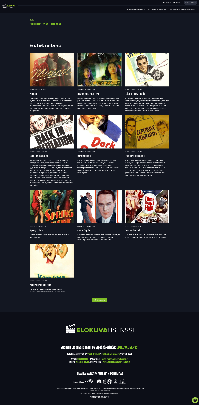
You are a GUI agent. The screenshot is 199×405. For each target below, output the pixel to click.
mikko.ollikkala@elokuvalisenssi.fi (116, 362)
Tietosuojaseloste (99, 397)
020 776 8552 (95, 362)
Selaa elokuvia (190, 3)
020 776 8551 (95, 359)
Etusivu (32, 20)
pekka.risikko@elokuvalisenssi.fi (115, 359)
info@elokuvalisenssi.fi (110, 354)
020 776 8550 (126, 354)
